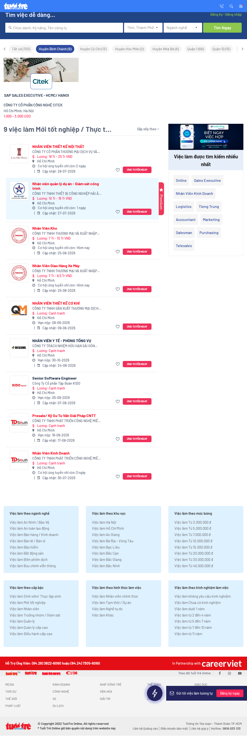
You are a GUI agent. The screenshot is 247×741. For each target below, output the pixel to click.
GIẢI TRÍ (105, 699)
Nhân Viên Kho (44, 228)
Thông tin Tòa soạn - (200, 724)
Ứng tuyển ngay (137, 169)
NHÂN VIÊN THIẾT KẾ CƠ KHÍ (56, 303)
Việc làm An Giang (106, 534)
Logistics (184, 206)
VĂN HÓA (106, 691)
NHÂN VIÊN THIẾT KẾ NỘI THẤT (58, 146)
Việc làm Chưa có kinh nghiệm (197, 602)
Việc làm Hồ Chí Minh (108, 528)
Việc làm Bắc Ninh (106, 566)
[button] (231, 6)
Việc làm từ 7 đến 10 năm (193, 627)
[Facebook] (220, 673)
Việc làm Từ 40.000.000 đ (193, 566)
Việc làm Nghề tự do (107, 609)
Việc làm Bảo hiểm (24, 547)
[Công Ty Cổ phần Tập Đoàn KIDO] (19, 385)
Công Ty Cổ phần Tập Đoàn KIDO (56, 383)
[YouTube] (240, 673)
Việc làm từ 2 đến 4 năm (192, 615)
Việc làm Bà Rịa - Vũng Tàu (112, 541)
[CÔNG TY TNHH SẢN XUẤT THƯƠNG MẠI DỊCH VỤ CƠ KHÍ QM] (19, 310)
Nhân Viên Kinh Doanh (51, 453)
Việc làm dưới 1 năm (189, 609)
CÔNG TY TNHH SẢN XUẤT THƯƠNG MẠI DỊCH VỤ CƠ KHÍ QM (65, 308)
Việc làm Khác (103, 615)
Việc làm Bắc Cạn (105, 553)
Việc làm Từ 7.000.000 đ (192, 534)
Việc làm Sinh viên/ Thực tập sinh (35, 596)
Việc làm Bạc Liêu (106, 547)
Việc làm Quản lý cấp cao (29, 627)
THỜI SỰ (10, 691)
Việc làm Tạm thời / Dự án (111, 602)
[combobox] (64, 28)
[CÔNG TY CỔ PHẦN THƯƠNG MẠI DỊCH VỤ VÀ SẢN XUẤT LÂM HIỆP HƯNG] (19, 153)
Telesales (184, 245)
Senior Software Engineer (54, 378)
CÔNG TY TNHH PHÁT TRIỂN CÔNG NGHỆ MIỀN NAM (66, 421)
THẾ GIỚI (11, 699)
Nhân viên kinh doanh (194, 193)
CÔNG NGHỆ (61, 691)
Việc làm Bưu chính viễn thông (33, 566)
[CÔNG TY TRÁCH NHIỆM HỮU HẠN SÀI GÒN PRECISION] (19, 347)
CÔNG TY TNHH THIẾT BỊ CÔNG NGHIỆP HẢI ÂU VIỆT (66, 193)
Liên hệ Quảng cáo (145, 728)
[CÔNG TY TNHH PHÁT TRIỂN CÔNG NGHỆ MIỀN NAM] (19, 422)
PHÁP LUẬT (13, 706)
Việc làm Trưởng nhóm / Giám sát (35, 615)
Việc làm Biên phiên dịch (29, 559)
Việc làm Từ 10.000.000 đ (193, 541)
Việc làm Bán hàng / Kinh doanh (34, 534)
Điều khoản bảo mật (174, 728)
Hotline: (225, 728)
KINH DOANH (61, 684)
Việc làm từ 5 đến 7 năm (192, 621)
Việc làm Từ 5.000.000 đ (192, 528)
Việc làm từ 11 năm (188, 633)
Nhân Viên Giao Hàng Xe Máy (56, 265)
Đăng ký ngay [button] (230, 693)
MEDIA (9, 684)
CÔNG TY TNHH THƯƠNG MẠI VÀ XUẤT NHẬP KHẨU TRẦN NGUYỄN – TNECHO (64, 233)
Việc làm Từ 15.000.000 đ (193, 547)
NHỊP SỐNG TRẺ (111, 684)
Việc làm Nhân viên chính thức (115, 596)
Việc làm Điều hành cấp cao (31, 633)
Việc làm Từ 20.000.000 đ (193, 553)
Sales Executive (207, 180)
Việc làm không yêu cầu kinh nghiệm (202, 596)
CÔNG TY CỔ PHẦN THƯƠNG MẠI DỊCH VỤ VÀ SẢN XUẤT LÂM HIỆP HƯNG (64, 152)
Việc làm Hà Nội (104, 522)
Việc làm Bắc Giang (107, 559)
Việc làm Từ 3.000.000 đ (192, 522)
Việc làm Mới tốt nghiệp (28, 602)
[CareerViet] (221, 663)
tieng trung (209, 206)
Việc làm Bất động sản (27, 553)
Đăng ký (216, 14)
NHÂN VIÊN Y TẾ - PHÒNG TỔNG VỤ (61, 340)
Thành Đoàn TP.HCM (228, 724)
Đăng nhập (233, 14)
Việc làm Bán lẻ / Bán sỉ (27, 541)
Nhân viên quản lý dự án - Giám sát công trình (65, 186)
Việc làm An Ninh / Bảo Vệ (29, 522)
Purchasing (209, 232)
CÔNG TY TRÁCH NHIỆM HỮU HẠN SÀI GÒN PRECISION (63, 346)
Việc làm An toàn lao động (29, 528)
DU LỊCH (58, 706)
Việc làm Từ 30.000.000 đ (193, 559)
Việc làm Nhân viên (24, 609)
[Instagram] (229, 673)
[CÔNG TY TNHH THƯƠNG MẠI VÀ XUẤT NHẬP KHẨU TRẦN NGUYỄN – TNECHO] (19, 235)
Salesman (184, 232)
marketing (211, 219)
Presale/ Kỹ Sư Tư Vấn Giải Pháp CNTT (64, 415)
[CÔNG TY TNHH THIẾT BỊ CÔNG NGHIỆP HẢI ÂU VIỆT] (19, 191)
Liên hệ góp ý (199, 728)
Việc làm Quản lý (22, 621)
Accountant (186, 219)
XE (54, 699)
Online (181, 180)
